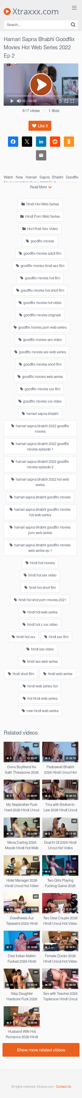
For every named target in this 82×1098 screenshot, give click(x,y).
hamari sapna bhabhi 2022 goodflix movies (42, 428)
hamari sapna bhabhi (42, 413)
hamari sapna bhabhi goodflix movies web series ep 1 (42, 547)
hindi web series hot (42, 686)
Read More (39, 186)
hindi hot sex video (42, 575)
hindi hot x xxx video (42, 624)
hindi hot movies (42, 562)
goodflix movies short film (42, 364)
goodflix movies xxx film (42, 388)
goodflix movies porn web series (42, 327)
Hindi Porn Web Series (42, 216)
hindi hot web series (42, 612)
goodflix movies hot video (42, 302)
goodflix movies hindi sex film (42, 265)
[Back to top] (74, 1087)
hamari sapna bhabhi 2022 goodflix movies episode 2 (42, 464)
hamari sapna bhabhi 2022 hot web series (42, 482)
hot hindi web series (42, 698)
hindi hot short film (42, 587)
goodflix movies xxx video (42, 401)
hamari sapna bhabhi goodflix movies (42, 497)
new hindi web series (42, 710)
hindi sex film (58, 636)
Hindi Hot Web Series (42, 204)
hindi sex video (42, 649)
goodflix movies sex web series (42, 351)
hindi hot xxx (25, 636)
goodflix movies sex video (42, 339)
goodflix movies (42, 241)
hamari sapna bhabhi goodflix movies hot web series (42, 512)
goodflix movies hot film (42, 277)
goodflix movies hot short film (42, 290)
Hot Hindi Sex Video (42, 228)
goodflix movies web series (42, 376)
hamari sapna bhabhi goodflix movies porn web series (42, 529)
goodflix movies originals (42, 314)
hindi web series (59, 673)
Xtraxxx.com (35, 11)
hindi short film (23, 673)
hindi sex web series (42, 661)
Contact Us (63, 1086)
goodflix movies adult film (42, 253)
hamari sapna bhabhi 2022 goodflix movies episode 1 (42, 446)
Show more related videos (41, 1049)
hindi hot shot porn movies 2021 (42, 599)
